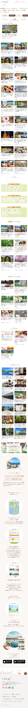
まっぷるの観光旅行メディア (7, 698)
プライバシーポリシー (6, 694)
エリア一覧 (4, 701)
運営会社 (14, 696)
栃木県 (4, 4)
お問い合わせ (17, 694)
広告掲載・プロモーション (7, 696)
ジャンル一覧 (9, 701)
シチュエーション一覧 (17, 701)
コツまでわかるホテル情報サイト (19, 698)
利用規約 (12, 694)
